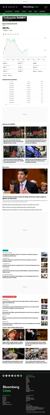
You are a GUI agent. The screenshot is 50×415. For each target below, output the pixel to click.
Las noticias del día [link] (8, 11)
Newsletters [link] (17, 11)
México (27, 378)
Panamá (27, 386)
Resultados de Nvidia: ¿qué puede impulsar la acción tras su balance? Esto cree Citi (20, 204)
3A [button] (15, 34)
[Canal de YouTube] (9, 376)
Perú (27, 384)
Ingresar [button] (46, 6)
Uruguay (27, 387)
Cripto (3, 401)
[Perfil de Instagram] (12, 376)
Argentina (27, 379)
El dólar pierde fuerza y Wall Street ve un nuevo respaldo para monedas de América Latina (22, 209)
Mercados (5, 167)
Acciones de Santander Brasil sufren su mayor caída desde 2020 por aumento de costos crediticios (35, 141)
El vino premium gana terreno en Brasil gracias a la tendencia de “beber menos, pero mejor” (36, 343)
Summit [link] (30, 11)
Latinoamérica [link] (42, 11)
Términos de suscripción (30, 399)
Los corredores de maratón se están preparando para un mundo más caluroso (36, 362)
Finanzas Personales (6, 402)
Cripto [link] (35, 11)
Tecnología (28, 400)
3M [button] (8, 34)
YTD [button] (11, 34)
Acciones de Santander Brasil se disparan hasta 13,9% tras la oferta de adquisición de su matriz (13, 141)
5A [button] (17, 34)
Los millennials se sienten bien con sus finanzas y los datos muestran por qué (12, 362)
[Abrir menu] (3, 7)
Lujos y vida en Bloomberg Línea (12, 327)
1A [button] (13, 34)
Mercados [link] (24, 11)
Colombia (28, 380)
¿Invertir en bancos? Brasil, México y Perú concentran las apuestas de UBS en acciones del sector (13, 161)
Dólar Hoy (4, 399)
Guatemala (28, 391)
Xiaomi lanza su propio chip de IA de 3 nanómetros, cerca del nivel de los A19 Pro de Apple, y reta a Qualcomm (20, 307)
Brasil (27, 377)
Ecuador (27, 385)
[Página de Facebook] (3, 376)
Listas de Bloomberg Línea (7, 404)
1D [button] (3, 34)
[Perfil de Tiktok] (18, 376)
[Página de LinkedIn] (15, 376)
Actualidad (4, 400)
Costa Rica (28, 388)
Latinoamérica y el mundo (30, 376)
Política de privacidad (30, 398)
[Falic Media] (46, 8)
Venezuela (28, 382)
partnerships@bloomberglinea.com (32, 406)
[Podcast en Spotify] (21, 376)
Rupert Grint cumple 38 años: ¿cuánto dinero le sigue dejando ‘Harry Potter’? (12, 342)
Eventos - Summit (29, 405)
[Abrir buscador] (6, 7)
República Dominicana (30, 390)
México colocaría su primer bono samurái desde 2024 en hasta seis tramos (18, 207)
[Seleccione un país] (17, 7)
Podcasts (4, 403)
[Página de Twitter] (6, 376)
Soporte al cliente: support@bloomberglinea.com (34, 408)
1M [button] (5, 34)
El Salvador (28, 389)
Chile (27, 383)
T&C (27, 401)
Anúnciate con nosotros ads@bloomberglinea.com (35, 407)
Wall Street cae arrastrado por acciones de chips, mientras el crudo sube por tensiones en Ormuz (36, 161)
